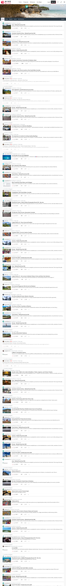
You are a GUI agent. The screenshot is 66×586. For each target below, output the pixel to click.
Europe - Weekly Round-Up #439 (19, 576)
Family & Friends (14, 350)
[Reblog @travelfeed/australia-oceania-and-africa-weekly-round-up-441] (29, 392)
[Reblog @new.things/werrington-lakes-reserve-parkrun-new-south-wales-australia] (29, 73)
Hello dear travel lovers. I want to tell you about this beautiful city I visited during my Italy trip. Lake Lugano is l (33, 277)
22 (26, 402)
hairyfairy (7, 479)
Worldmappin (13, 58)
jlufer (6, 124)
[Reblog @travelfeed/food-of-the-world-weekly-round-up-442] (29, 261)
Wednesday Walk (14, 546)
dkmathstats (7, 489)
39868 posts (30, 12)
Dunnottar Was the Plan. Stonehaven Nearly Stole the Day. (16, 362)
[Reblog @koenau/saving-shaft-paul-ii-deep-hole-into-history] (29, 422)
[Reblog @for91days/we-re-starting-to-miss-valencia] (29, 168)
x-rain (6, 370)
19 (26, 129)
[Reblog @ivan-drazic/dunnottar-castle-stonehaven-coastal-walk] (18, 365)
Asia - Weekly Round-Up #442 (18, 266)
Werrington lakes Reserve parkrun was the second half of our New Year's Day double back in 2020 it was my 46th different (35, 71)
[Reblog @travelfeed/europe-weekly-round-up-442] (29, 252)
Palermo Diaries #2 (16, 471)
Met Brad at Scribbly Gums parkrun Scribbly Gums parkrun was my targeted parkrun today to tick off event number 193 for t (35, 502)
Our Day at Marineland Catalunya (19, 333)
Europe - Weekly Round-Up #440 (19, 444)
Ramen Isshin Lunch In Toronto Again (20, 491)
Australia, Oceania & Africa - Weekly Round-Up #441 (23, 388)
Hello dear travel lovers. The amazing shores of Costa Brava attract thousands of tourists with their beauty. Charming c (35, 410)
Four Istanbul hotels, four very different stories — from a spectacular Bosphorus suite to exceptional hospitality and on (25, 147)
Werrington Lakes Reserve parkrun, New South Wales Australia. (26, 70)
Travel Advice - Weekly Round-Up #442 (20, 173)
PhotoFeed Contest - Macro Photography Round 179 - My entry (26, 537)
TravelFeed (13, 23)
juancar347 (7, 304)
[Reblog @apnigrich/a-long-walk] (29, 551)
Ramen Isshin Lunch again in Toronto (19, 492)
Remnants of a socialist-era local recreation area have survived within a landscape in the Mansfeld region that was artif (34, 287)
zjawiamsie (7, 88)
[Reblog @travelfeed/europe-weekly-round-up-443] (29, 110)
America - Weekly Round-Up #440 (19, 435)
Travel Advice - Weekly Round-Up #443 (20, 41)
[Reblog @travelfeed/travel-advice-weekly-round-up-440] (29, 430)
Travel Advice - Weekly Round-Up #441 (20, 314)
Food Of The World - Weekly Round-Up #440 (22, 452)
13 (26, 561)
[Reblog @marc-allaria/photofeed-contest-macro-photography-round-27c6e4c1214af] (29, 541)
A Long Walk (14, 547)
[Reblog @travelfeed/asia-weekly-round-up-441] (29, 383)
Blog (3, 19)
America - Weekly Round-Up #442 (19, 240)
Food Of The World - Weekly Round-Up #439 (22, 584)
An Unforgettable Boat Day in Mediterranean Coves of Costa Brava (27, 408)
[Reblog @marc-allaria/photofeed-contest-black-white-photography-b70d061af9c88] (29, 205)
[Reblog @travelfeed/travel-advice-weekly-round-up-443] (29, 45)
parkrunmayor (7, 499)
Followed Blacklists (35, 13)
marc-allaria (7, 153)
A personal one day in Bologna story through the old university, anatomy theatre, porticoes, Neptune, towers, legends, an (26, 100)
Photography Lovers (16, 153)
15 (27, 63)
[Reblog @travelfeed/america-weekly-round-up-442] (29, 244)
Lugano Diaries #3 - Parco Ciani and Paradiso (22, 222)
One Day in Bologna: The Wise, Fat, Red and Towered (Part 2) (16, 99)
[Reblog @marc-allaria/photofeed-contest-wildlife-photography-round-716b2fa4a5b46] (29, 561)
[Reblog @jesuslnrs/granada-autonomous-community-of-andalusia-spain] (30, 63)
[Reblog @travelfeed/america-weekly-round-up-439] (29, 531)
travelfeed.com (25, 15)
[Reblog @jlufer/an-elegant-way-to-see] (29, 129)
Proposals (25, 2)
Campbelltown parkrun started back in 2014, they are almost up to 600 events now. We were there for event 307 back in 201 (35, 193)
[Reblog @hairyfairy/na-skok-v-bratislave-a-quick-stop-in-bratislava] (29, 484)
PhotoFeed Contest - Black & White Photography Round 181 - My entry (28, 202)
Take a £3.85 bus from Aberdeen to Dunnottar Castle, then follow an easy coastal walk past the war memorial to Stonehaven (26, 363)
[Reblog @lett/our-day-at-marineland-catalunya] (29, 336)
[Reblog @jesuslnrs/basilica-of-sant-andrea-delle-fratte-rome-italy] (29, 402)
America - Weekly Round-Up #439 (19, 528)
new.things (7, 68)
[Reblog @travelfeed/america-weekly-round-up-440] (29, 439)
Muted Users (27, 13)
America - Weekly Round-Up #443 (19, 50)
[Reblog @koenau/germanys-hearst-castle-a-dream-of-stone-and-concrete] (29, 514)
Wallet (62, 19)
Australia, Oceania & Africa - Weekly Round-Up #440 (23, 519)
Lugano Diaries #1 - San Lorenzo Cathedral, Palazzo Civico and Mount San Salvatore (31, 276)
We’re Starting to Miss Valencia (19, 165)
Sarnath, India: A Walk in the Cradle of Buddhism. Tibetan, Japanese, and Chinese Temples (32, 372)
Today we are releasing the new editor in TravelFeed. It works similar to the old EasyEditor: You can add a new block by (34, 183)
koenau (6, 230)
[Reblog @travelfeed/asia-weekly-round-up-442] (29, 269)
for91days (7, 163)
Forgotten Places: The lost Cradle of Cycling (22, 232)
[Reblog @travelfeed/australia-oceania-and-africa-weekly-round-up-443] (29, 119)
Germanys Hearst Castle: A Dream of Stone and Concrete (25, 511)
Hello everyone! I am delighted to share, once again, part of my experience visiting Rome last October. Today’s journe (34, 400)
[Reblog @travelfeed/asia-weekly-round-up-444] (29, 28)
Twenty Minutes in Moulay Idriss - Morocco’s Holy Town (15, 80)
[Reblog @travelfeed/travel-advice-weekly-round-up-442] (28, 177)
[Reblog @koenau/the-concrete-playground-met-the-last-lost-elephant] (29, 289)
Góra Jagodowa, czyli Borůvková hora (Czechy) (22, 89)
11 (26, 355)
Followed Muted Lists (44, 13)
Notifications (21, 19)
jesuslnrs (6, 58)
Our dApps (39, 2)
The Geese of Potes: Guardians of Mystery (21, 306)
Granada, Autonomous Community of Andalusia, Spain (24, 60)
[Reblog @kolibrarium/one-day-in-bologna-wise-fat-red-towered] (18, 103)
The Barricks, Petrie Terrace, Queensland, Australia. (23, 212)
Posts (20, 2)
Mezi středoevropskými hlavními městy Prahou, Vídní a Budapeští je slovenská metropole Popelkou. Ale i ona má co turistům (36, 482)
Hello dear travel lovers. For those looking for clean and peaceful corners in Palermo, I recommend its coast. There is (34, 472)
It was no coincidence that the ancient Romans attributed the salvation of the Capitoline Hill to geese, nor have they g (34, 307)
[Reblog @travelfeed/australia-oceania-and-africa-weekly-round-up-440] (29, 522)
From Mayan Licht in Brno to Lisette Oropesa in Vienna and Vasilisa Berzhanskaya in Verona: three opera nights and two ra (26, 344)
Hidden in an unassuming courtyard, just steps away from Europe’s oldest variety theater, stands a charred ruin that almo (35, 233)
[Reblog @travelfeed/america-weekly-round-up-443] (29, 53)
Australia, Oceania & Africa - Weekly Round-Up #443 (23, 116)
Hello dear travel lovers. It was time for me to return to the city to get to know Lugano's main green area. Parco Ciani (34, 223)
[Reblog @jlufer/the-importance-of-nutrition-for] (29, 139)
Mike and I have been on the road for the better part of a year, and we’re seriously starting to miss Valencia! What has (34, 166)
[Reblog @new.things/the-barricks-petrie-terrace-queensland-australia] (29, 215)
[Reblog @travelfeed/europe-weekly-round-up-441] (29, 326)
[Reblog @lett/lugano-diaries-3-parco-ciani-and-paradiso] (29, 225)
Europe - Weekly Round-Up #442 (19, 249)
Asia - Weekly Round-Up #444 (18, 24)
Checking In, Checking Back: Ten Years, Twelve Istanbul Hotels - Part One (19, 146)
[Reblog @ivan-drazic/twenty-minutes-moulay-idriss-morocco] (18, 83)
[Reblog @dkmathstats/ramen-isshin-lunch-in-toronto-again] (28, 494)
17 (26, 375)
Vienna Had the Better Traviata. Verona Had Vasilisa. (14, 343)
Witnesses (32, 2)
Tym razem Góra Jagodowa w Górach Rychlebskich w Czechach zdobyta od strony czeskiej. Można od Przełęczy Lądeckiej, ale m (37, 90)
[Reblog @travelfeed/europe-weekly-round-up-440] (29, 447)
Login (48, 2)
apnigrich (7, 350)
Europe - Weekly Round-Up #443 (19, 107)
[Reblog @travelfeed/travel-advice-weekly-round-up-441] (29, 318)
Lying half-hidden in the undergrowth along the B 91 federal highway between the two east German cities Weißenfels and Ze (36, 420)
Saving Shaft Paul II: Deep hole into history (21, 418)
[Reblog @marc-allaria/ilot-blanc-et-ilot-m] (29, 158)
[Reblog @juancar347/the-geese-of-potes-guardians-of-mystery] (29, 309)
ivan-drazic (7, 78)
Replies (11, 19)
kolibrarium (7, 98)
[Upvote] (13, 28)
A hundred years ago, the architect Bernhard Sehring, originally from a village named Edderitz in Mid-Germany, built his (34, 512)
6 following (36, 12)
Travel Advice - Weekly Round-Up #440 (20, 427)
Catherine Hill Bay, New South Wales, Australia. (22, 567)
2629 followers (24, 12)
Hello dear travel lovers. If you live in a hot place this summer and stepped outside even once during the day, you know (35, 334)
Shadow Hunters (16, 124)
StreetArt (11, 134)
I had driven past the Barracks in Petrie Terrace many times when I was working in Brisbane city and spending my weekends (35, 213)
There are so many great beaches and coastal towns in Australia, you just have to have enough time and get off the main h (35, 569)
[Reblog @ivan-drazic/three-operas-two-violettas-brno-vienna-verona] (18, 346)
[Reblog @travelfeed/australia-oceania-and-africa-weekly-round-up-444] (29, 36)
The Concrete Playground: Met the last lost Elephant (23, 286)
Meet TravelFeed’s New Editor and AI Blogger (22, 182)
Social (15, 19)
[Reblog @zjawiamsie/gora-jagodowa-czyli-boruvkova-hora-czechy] (29, 93)
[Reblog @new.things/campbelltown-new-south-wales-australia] (29, 195)
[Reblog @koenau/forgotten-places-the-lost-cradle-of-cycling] (29, 235)
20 (26, 299)
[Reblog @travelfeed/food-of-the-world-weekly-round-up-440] (29, 456)
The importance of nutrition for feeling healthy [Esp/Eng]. (25, 136)
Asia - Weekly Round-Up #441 (18, 380)
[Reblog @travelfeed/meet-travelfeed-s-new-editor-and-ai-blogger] (29, 185)
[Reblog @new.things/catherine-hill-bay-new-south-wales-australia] (29, 571)
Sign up (53, 2)
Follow (62, 5)
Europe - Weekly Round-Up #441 (19, 323)
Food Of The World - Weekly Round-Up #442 (22, 257)
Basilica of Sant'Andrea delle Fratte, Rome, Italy (22, 398)
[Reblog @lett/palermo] (29, 474)
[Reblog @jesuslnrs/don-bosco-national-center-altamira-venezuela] (29, 299)
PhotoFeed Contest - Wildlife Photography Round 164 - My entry (24, 559)
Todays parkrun (15, 501)
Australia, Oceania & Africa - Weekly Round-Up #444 (23, 33)
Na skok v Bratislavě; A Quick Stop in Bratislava (22, 481)
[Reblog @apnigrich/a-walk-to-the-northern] (29, 355)
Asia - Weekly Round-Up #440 (18, 461)
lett (5, 220)
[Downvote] (14, 28)
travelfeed (7, 23)
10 (26, 474)
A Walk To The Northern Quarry (19, 352)
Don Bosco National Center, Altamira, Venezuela (22, 296)
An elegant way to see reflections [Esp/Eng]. (22, 126)
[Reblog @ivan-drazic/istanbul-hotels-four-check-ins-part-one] (18, 149)
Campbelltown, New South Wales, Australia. (22, 192)
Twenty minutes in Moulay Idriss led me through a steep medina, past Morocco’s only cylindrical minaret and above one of (26, 81)
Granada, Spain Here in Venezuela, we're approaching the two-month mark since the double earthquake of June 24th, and (35, 61)
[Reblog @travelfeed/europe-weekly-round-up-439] (29, 579)
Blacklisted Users (20, 13)
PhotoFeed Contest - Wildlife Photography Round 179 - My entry (26, 558)
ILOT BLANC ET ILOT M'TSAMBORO (20, 155)
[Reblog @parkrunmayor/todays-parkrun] (29, 504)
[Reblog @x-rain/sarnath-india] (29, 375)
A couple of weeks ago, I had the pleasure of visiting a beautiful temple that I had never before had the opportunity (34, 297)
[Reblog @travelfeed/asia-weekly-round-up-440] (29, 464)
